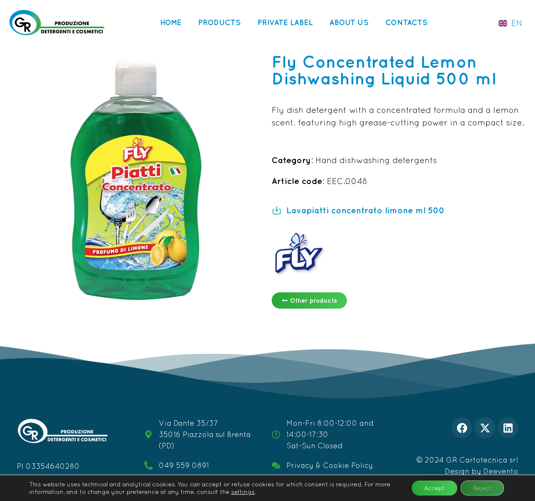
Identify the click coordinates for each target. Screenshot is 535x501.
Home (170, 22)
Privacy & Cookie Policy (329, 465)
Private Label (285, 22)
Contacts (406, 22)
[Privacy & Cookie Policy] (276, 465)
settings (243, 491)
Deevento (500, 471)
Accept (434, 488)
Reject (482, 488)
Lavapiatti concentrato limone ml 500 (365, 210)
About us (349, 22)
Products (219, 22)
